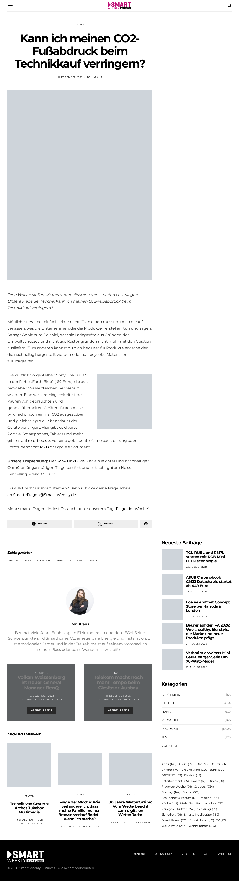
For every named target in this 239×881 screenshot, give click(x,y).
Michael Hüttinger (29, 819)
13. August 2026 (31, 823)
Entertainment (175, 781)
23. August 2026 (196, 566)
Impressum (188, 854)
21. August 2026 (196, 616)
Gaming (171, 792)
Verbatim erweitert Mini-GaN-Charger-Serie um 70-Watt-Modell (208, 657)
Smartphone (202, 820)
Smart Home (175, 820)
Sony (95, 560)
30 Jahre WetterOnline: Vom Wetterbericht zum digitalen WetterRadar (130, 808)
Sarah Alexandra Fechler (43, 699)
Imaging (209, 797)
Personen (41, 672)
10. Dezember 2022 (41, 695)
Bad (203, 764)
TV (222, 820)
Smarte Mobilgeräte (201, 814)
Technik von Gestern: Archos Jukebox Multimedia (29, 808)
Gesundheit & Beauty (179, 797)
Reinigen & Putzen (178, 809)
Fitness (215, 781)
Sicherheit (172, 814)
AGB (207, 854)
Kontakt (139, 854)
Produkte (170, 729)
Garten (191, 792)
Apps (169, 764)
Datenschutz (163, 854)
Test (165, 737)
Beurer (219, 764)
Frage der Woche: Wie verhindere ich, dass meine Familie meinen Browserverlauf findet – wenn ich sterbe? (79, 810)
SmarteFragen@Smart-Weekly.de (44, 494)
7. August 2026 (140, 822)
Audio (15, 560)
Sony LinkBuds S (72, 461)
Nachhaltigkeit (210, 803)
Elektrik (192, 775)
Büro (217, 769)
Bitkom (170, 769)
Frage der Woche (132, 508)
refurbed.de (39, 440)
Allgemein (171, 694)
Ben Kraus (94, 77)
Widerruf (225, 854)
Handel (118, 672)
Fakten (80, 24)
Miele (187, 803)
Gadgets (65, 560)
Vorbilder (171, 746)
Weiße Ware (174, 825)
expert (198, 781)
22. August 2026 (196, 591)
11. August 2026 (89, 826)
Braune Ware (195, 769)
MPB (44, 447)
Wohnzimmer (202, 825)
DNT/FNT (172, 775)
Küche (170, 803)
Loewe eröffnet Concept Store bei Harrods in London (208, 606)
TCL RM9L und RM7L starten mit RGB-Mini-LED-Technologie (206, 556)
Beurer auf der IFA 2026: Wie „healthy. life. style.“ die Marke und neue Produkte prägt (208, 631)
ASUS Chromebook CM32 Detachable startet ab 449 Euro (208, 581)
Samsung (207, 809)
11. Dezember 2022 (70, 77)
